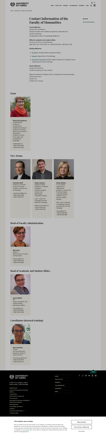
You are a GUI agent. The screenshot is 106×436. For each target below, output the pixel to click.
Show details (81, 431)
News (87, 5)
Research (65, 5)
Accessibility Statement (16, 406)
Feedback (12, 408)
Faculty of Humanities (26, 10)
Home (52, 5)
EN (92, 2)
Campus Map (13, 394)
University (82, 5)
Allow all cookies (81, 422)
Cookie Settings (14, 413)
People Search (13, 388)
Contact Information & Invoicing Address (19, 391)
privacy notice (28, 430)
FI (94, 2)
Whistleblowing (14, 404)
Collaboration (73, 5)
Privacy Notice (14, 398)
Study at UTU (58, 5)
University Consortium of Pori (41, 59)
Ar (32, 52)
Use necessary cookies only (81, 427)
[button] (94, 5)
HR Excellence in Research (17, 396)
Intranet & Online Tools (16, 410)
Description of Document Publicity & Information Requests (20, 401)
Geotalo (34, 56)
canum (35, 52)
